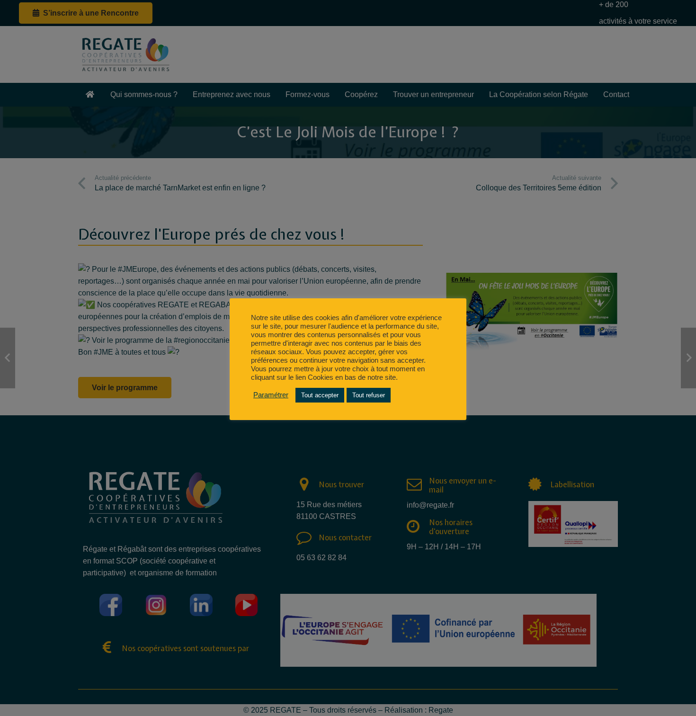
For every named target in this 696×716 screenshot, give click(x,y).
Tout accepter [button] (320, 395)
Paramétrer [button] (270, 395)
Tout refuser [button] (368, 395)
